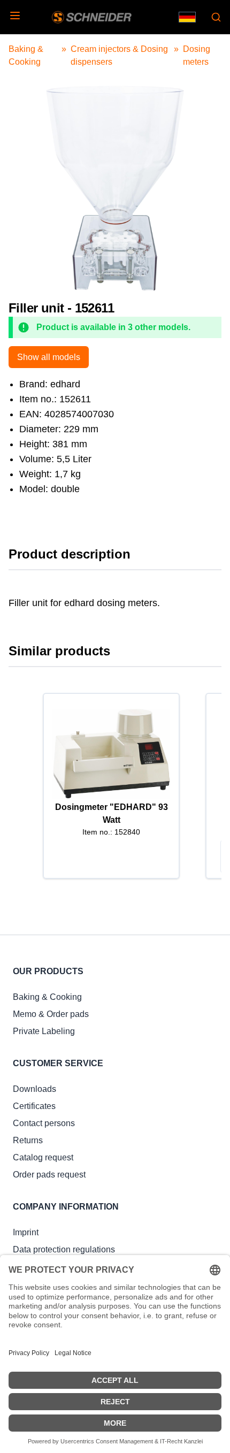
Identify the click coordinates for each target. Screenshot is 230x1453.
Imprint (26, 1232)
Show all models (48, 357)
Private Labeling (44, 1031)
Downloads (34, 1088)
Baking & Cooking (47, 996)
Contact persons (44, 1123)
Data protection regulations (64, 1249)
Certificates (34, 1106)
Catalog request (43, 1157)
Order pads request (49, 1174)
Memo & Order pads (51, 1014)
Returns (28, 1140)
